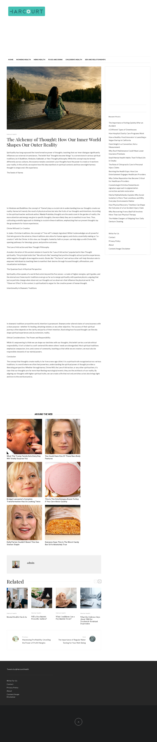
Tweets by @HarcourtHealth (18, 669)
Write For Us (114, 233)
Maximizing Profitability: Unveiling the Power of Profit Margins (36, 640)
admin (30, 562)
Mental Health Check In (17, 617)
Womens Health (23, 60)
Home (10, 60)
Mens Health (39, 60)
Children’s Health (73, 60)
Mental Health (12, 134)
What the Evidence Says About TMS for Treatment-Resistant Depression (90, 620)
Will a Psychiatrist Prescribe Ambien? (39, 617)
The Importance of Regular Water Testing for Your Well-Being (72, 640)
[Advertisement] (78, 38)
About (111, 245)
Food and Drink (55, 60)
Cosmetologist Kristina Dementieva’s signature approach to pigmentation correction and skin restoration (124, 188)
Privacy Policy (114, 241)
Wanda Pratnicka (46, 214)
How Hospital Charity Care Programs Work (126, 133)
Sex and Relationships (95, 60)
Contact (112, 237)
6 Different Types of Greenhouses (123, 129)
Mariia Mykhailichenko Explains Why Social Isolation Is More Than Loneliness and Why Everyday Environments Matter (126, 198)
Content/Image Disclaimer (119, 249)
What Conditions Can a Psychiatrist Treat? (65, 617)
